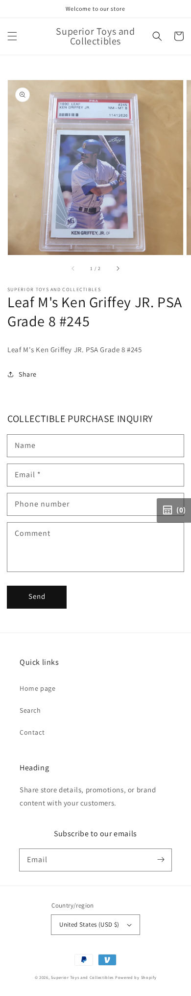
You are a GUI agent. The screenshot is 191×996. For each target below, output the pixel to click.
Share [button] (28, 374)
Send (37, 596)
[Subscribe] (160, 859)
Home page (37, 688)
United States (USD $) (89, 924)
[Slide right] (117, 268)
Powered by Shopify (136, 977)
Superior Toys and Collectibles (82, 977)
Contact (32, 732)
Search (30, 710)
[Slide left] (73, 268)
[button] (12, 36)
